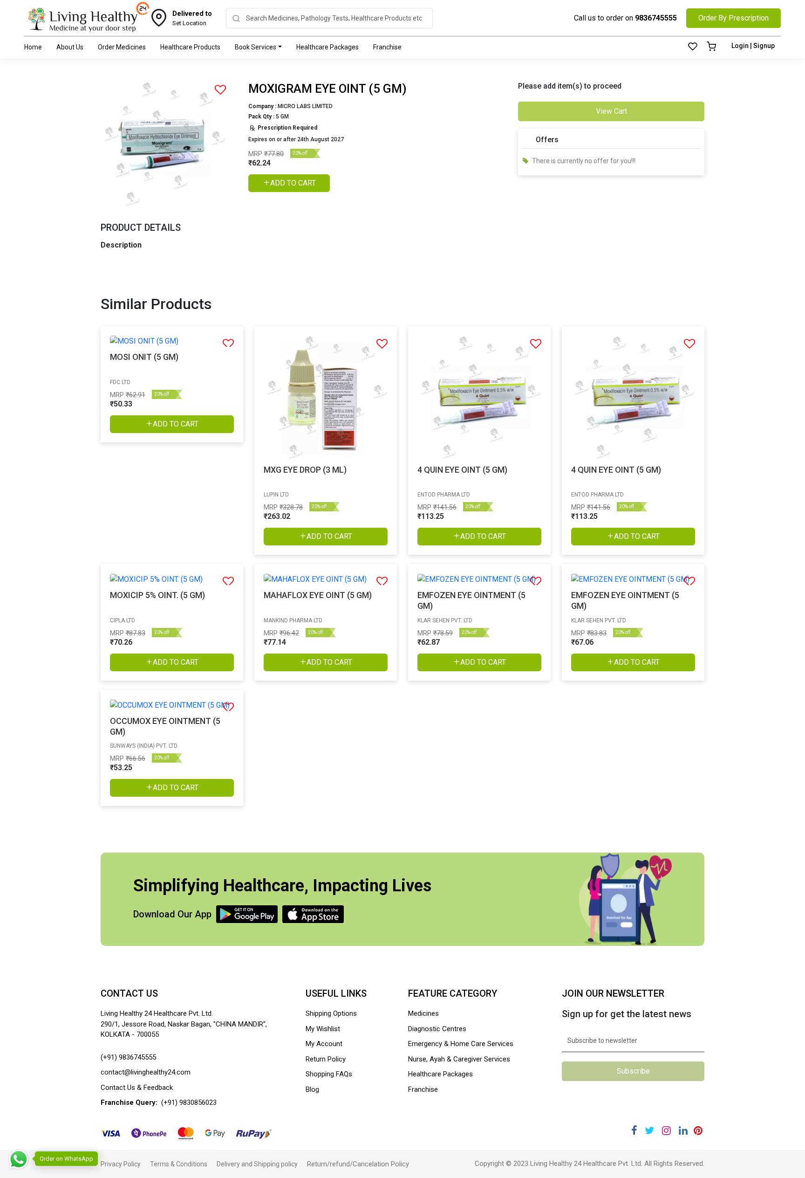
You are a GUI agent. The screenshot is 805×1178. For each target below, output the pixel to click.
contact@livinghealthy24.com (146, 1072)
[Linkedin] (683, 1131)
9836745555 (656, 18)
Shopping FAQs (329, 1074)
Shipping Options (331, 1013)
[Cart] (711, 47)
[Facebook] (634, 1131)
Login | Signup (753, 45)
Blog (312, 1089)
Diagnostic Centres (437, 1029)
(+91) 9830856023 (189, 1102)
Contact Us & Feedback (137, 1087)
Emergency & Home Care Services (460, 1044)
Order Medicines (122, 47)
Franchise (387, 47)
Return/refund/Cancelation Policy (358, 1164)
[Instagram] (666, 1131)
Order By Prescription (733, 18)
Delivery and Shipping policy (257, 1164)
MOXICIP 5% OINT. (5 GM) (157, 595)
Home (33, 47)
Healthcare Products (190, 47)
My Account (324, 1044)
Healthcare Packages (327, 47)
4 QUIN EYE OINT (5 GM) (462, 470)
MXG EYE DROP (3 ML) (305, 470)
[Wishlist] (692, 47)
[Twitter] (649, 1131)
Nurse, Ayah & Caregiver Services (459, 1059)
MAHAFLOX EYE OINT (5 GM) (318, 595)
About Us (69, 47)
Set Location (192, 18)
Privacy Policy (121, 1164)
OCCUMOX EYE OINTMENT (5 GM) (165, 726)
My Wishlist (323, 1029)
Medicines (423, 1013)
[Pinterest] (698, 1130)
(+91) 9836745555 (128, 1057)
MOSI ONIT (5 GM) (144, 357)
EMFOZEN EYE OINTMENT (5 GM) (471, 600)
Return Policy (326, 1059)
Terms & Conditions (178, 1164)
